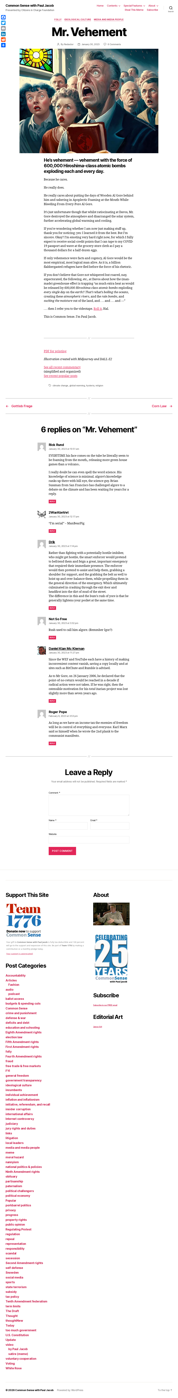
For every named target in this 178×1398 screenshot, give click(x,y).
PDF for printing (55, 351)
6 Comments (114, 44)
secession (13, 1258)
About (151, 5)
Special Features (133, 5)
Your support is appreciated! (19, 953)
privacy (11, 1210)
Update (11, 1340)
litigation (12, 1138)
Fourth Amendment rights (24, 1056)
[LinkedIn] (3, 34)
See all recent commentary (62, 367)
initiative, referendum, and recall (28, 1104)
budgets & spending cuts (23, 1003)
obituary (11, 1176)
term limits (13, 1306)
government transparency (24, 1080)
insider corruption (18, 1109)
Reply (52, 501)
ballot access (15, 999)
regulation (13, 1234)
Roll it (98, 309)
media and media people (109, 19)
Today (10, 1325)
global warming (77, 385)
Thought (12, 1316)
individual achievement (22, 1095)
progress (12, 1215)
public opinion (15, 1224)
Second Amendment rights (24, 1263)
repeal (10, 1239)
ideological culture (77, 19)
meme (10, 1152)
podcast (14, 994)
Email (93, 820)
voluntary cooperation (21, 1358)
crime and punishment (21, 1013)
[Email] (3, 28)
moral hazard (15, 1157)
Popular (11, 1200)
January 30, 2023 (90, 44)
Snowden (12, 1272)
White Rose (14, 1368)
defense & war (16, 1018)
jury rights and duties (21, 1128)
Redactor (69, 44)
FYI (8, 1071)
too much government (21, 1330)
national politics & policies (24, 1167)
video (9, 1344)
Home (100, 5)
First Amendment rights (22, 1047)
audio (9, 989)
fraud (9, 1061)
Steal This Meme (134, 9)
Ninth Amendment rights (23, 1171)
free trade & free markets (23, 1066)
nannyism (12, 1162)
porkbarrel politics (18, 1205)
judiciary (12, 1123)
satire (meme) (18, 1354)
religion (99, 385)
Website (53, 834)
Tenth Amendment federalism (26, 1301)
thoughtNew (14, 1320)
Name (52, 820)
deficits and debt (17, 1022)
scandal (11, 1253)
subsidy (11, 1292)
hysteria (90, 385)
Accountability (16, 975)
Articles (11, 980)
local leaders (15, 1143)
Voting (10, 1363)
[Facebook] (3, 17)
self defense (14, 1268)
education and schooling (23, 1027)
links (9, 1133)
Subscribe (152, 9)
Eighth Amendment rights (24, 1032)
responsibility (15, 1248)
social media (14, 1277)
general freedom (17, 1075)
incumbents (14, 1090)
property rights (16, 1220)
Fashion (13, 984)
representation (16, 1243)
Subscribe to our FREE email (105, 1005)
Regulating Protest (18, 1229)
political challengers (20, 1191)
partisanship (14, 1181)
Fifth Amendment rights (22, 1042)
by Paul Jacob (18, 1349)
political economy (18, 1195)
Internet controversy (20, 1119)
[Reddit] (3, 39)
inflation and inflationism (22, 1099)
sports (10, 1282)
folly (58, 19)
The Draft (12, 1311)
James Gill (97, 1027)
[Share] (3, 45)
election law (14, 1037)
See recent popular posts (60, 376)
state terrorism (16, 1287)
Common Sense (17, 1008)
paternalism (14, 1186)
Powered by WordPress (70, 1390)
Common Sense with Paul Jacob (30, 5)
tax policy (12, 1296)
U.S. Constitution (17, 1335)
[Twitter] (3, 23)
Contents (112, 5)
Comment (54, 793)
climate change (60, 385)
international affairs (19, 1114)
